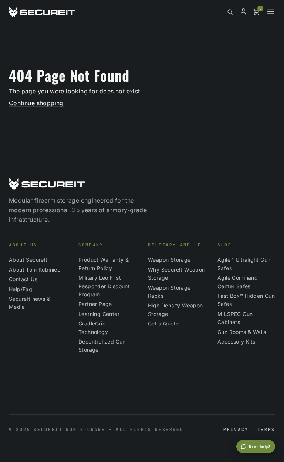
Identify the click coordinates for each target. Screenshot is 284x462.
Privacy (235, 429)
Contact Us (23, 279)
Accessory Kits (236, 341)
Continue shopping (36, 103)
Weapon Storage (169, 259)
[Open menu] (270, 11)
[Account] (243, 11)
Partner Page (95, 304)
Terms (266, 429)
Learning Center (98, 314)
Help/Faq (20, 289)
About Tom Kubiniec (34, 269)
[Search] (230, 11)
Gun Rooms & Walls (241, 332)
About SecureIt (28, 259)
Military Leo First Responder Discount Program (104, 286)
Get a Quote (163, 323)
